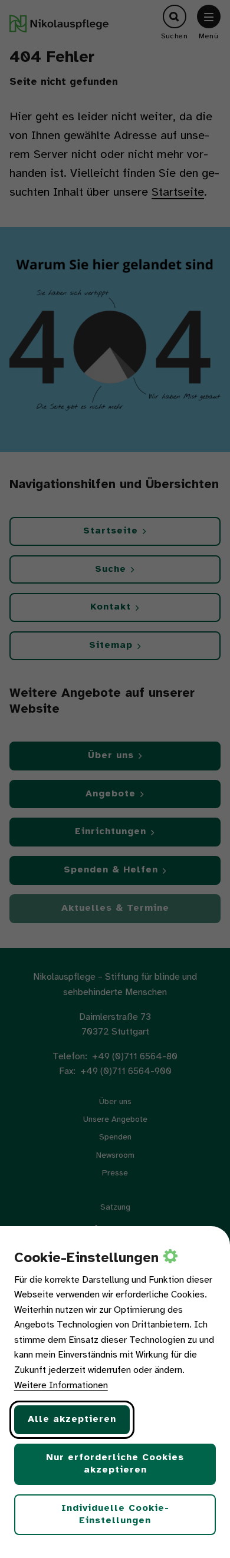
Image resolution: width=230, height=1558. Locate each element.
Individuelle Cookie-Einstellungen (115, 1514)
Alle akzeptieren (72, 1419)
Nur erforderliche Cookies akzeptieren (115, 1463)
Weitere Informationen (61, 1386)
